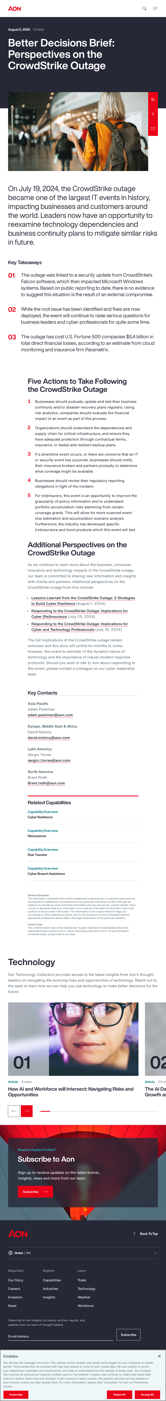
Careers (14, 1288)
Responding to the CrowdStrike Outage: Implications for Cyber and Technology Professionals (79, 626)
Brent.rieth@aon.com (46, 783)
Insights (49, 1297)
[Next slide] (26, 1111)
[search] (144, 8)
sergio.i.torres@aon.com (49, 760)
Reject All (119, 1395)
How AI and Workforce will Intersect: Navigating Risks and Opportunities (70, 1091)
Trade (82, 1280)
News (12, 1305)
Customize (15, 1395)
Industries (50, 1288)
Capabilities (52, 1280)
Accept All (147, 1395)
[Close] (159, 1356)
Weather (84, 1297)
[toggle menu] (155, 8)
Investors (15, 1297)
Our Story (15, 1280)
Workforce (86, 1305)
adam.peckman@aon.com (50, 714)
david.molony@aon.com (49, 737)
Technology (87, 1288)
